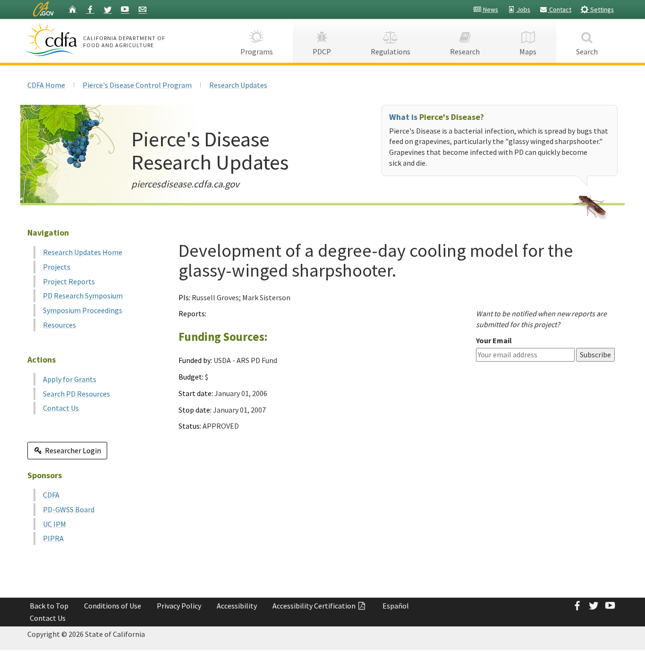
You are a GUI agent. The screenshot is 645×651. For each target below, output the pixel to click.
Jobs (523, 9)
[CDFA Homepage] (52, 39)
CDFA (51, 494)
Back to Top (49, 605)
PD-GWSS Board (68, 509)
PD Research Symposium (83, 295)
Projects (56, 266)
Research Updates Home (82, 252)
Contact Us (61, 408)
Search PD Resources (76, 393)
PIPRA (53, 538)
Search (587, 51)
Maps (527, 51)
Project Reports (69, 281)
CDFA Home (46, 85)
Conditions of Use (112, 605)
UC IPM (54, 524)
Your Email (494, 340)
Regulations (390, 51)
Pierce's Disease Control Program (137, 85)
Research (465, 51)
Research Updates (238, 85)
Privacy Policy (179, 605)
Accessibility (237, 605)
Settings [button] (601, 9)
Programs (256, 51)
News (490, 9)
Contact (559, 9)
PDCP (322, 51)
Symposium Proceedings (82, 310)
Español (395, 605)
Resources (59, 325)
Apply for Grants (69, 379)
